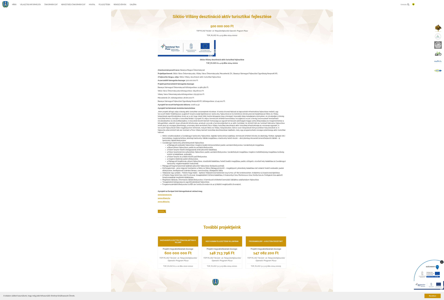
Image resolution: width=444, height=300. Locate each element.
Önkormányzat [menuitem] (51, 4)
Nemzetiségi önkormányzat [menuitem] (73, 4)
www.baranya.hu (165, 195)
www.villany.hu (164, 198)
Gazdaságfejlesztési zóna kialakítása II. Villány (178, 241)
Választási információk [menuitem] (30, 4)
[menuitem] (438, 28)
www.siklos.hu (164, 202)
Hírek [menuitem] (14, 4)
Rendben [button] (432, 296)
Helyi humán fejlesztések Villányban (222, 241)
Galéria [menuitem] (133, 4)
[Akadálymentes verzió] (413, 4)
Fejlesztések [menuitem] (104, 4)
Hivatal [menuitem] (92, 4)
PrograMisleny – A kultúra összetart (266, 241)
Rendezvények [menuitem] (120, 4)
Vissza (161, 211)
